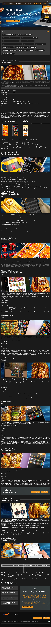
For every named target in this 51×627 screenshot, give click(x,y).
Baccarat (11, 3)
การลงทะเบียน (18, 3)
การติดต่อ (48, 624)
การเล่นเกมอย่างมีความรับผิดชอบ (40, 624)
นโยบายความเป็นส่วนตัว (29, 624)
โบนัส (25, 3)
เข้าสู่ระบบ (45, 3)
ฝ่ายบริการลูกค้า (40, 595)
